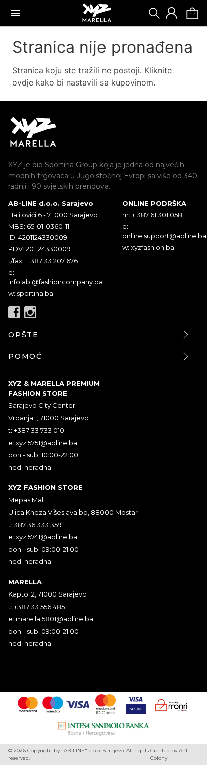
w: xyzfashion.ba (148, 247)
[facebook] (14, 312)
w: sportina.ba (30, 293)
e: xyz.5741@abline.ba (42, 537)
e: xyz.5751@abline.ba (42, 443)
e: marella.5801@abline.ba (50, 619)
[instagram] (30, 312)
